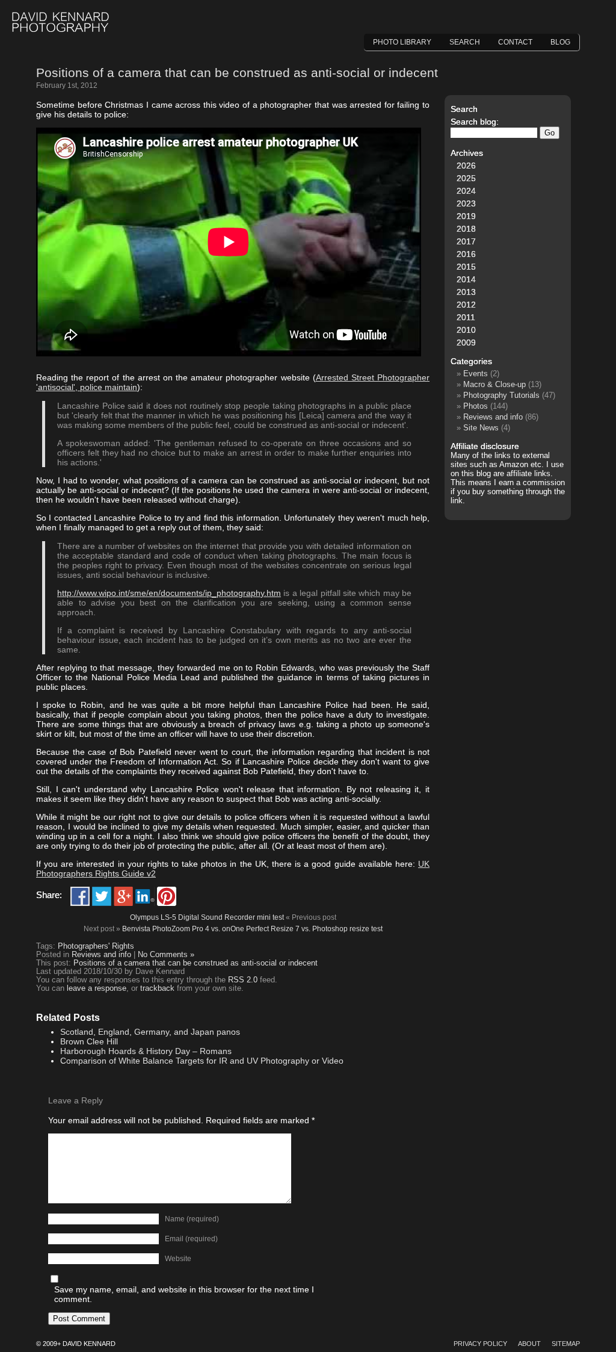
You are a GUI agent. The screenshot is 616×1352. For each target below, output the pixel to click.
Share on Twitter (101, 896)
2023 (466, 203)
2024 (466, 191)
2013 (466, 292)
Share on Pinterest (166, 896)
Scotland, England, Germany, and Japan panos (150, 1032)
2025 (466, 178)
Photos (475, 406)
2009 (466, 342)
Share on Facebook (80, 896)
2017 (466, 241)
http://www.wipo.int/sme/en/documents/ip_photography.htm (169, 593)
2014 (466, 279)
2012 (466, 304)
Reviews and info (101, 954)
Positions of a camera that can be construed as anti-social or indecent (237, 72)
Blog (560, 42)
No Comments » (166, 954)
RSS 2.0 (242, 980)
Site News (481, 427)
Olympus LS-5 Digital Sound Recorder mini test (207, 917)
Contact (515, 42)
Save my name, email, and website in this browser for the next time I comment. (184, 1294)
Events (475, 373)
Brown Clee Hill (89, 1041)
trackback (157, 988)
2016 (466, 254)
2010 (466, 330)
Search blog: (475, 121)
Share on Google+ (123, 896)
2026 (466, 165)
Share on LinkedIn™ (145, 896)
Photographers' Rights (96, 946)
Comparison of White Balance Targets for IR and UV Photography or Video (201, 1060)
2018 (466, 229)
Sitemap (566, 1343)
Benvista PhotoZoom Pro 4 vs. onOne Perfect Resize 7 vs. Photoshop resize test (252, 929)
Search (464, 42)
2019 (466, 216)
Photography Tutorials (501, 395)
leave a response (96, 988)
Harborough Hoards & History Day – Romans (146, 1051)
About (529, 1343)
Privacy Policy (480, 1343)
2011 (466, 317)
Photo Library (402, 42)
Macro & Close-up (494, 384)
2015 (466, 266)
